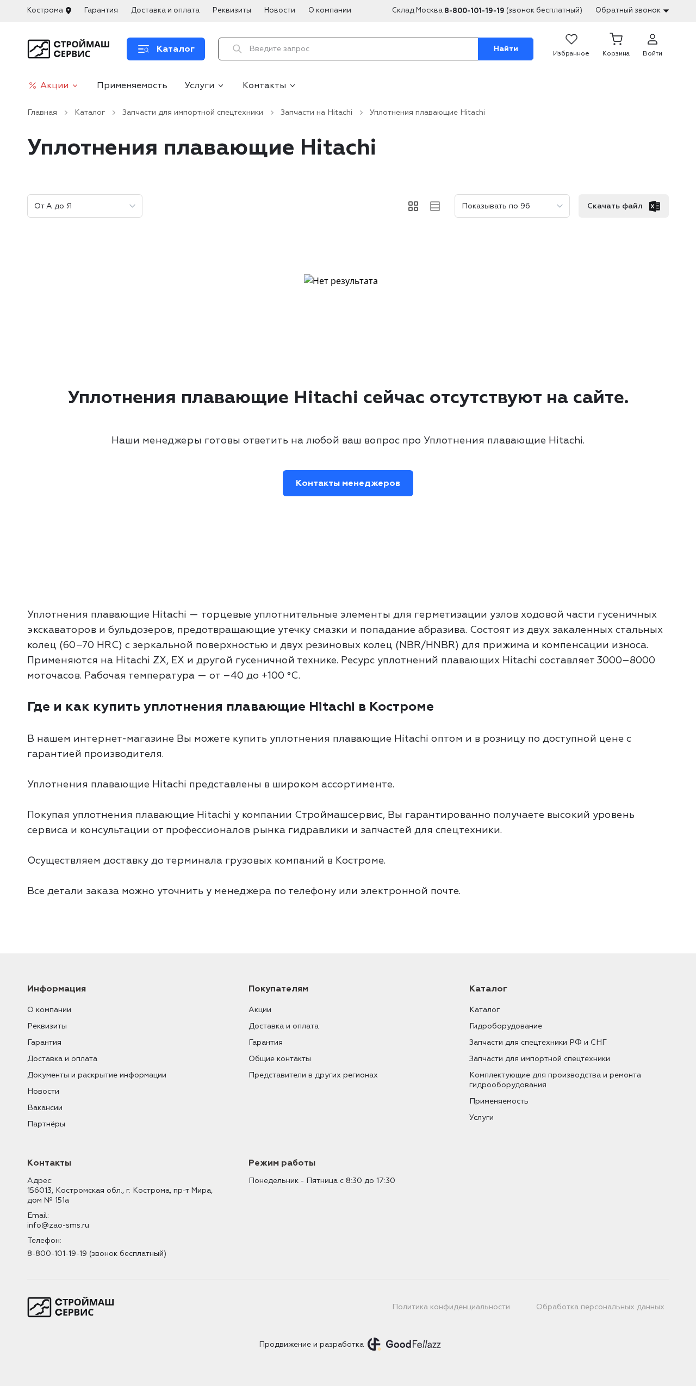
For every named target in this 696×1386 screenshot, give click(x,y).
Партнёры (46, 1124)
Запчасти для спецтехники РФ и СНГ (538, 1042)
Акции (54, 85)
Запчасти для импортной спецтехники (192, 112)
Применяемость (132, 85)
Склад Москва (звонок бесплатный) (487, 10)
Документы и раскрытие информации (96, 1075)
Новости (279, 10)
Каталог (89, 112)
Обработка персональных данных (600, 1306)
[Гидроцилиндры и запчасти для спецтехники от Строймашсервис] (70, 49)
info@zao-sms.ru (58, 1225)
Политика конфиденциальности (451, 1306)
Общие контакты (279, 1058)
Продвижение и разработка (311, 1344)
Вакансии (45, 1107)
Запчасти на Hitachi (316, 112)
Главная (42, 112)
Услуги (199, 85)
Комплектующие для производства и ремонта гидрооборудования (555, 1079)
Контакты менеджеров (348, 483)
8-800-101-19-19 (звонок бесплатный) (96, 1253)
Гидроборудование (505, 1026)
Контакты (264, 85)
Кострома (45, 10)
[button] (616, 49)
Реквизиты (232, 10)
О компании (329, 10)
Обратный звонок (628, 10)
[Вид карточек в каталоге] (413, 206)
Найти (506, 48)
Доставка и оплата (165, 10)
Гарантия (101, 10)
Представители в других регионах (313, 1075)
